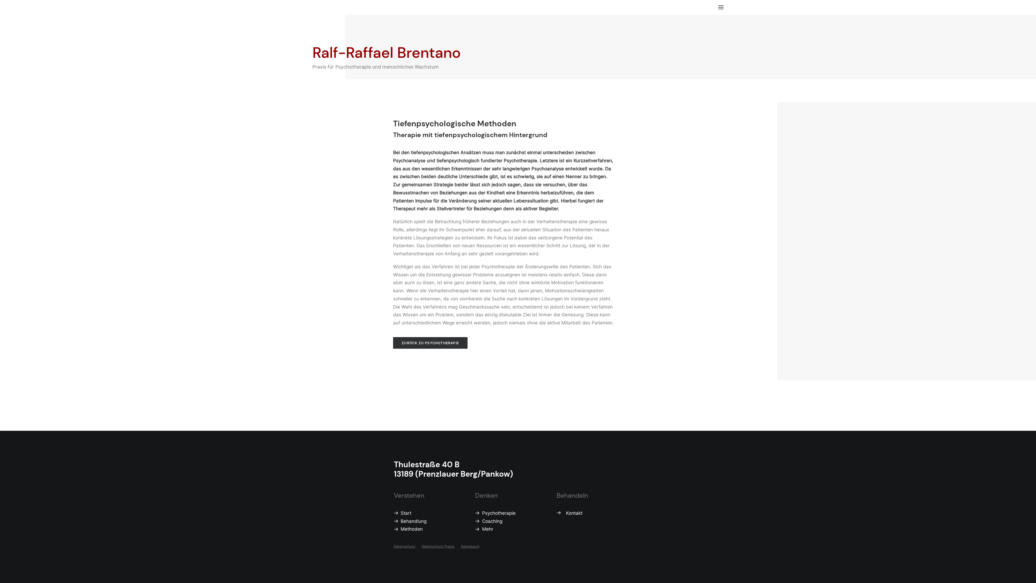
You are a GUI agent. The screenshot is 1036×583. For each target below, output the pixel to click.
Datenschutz (404, 546)
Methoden (412, 529)
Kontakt (574, 513)
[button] (720, 7)
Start (406, 513)
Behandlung (414, 521)
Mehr (487, 529)
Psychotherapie (499, 513)
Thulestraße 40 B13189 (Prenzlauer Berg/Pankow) (453, 469)
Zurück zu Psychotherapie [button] (430, 343)
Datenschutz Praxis (438, 546)
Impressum (470, 546)
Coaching (492, 521)
